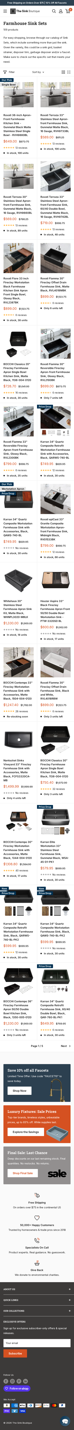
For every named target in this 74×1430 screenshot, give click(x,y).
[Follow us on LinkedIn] (25, 1381)
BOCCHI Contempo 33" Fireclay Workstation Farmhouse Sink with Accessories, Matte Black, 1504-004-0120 (18, 690)
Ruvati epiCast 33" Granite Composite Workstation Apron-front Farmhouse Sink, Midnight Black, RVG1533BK (54, 529)
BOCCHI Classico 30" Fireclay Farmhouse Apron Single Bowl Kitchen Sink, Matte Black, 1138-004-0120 (54, 768)
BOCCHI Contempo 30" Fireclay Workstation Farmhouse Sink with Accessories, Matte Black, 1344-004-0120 (18, 850)
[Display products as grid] (63, 72)
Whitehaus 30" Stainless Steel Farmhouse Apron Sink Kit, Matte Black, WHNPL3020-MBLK (17, 609)
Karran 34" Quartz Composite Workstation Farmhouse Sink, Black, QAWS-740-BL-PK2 (55, 929)
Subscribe (15, 1353)
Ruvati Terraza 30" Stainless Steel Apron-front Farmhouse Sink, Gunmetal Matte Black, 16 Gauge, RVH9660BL (17, 204)
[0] (68, 11)
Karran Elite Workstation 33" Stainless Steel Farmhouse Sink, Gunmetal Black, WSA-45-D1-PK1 (54, 852)
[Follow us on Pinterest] (19, 1381)
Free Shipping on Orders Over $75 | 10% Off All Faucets (37, 2)
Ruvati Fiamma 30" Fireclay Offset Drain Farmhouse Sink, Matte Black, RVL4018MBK (54, 284)
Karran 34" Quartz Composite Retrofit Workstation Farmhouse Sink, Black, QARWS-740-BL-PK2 (18, 931)
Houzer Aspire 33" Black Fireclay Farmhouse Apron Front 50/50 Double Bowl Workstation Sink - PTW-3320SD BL (55, 611)
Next (64, 1046)
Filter (12, 72)
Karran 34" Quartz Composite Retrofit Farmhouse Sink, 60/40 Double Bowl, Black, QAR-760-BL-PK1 (55, 1009)
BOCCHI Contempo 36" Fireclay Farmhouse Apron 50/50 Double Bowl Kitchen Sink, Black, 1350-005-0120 (18, 1009)
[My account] (60, 11)
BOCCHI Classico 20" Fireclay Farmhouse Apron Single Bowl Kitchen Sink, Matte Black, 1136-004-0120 (17, 372)
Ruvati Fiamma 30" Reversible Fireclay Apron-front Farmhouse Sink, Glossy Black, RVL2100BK (55, 372)
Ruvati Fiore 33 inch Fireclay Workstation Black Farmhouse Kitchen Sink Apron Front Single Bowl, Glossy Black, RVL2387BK (16, 290)
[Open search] (54, 11)
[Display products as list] (69, 72)
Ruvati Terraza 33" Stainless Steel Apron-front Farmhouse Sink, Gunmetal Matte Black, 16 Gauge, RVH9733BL (54, 123)
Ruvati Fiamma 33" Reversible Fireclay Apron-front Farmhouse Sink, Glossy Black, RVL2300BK (18, 449)
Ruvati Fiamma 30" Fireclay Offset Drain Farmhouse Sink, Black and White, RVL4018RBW (54, 690)
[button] (65, 1421)
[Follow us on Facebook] (5, 1381)
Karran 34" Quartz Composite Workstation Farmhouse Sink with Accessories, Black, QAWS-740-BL (17, 527)
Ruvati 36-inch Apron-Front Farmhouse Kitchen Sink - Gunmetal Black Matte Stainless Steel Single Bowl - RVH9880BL (17, 125)
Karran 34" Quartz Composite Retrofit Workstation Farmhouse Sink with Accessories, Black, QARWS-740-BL (55, 449)
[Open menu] (5, 11)
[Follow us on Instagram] (12, 1381)
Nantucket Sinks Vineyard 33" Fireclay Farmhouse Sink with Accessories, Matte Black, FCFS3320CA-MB (17, 770)
